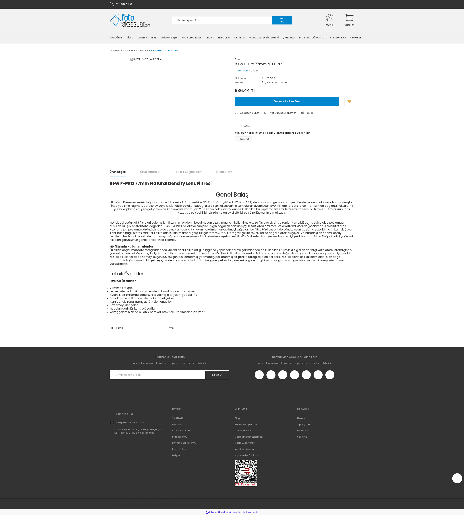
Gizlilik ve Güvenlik (244, 442)
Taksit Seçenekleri (189, 172)
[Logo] (130, 20)
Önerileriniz (224, 172)
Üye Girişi (177, 424)
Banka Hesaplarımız (246, 424)
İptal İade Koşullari (245, 449)
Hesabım (302, 418)
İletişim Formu (179, 436)
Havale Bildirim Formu (184, 442)
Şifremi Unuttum (181, 430)
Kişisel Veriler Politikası (246, 455)
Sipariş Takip (304, 424)
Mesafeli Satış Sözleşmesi (249, 436)
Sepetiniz (302, 436)
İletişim (176, 455)
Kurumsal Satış (243, 430)
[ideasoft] (213, 512)
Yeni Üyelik (177, 418)
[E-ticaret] (231, 512)
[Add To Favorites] (349, 101)
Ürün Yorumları (150, 172)
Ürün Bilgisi (118, 172)
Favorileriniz (303, 430)
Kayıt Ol (217, 375)
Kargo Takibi (179, 449)
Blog (237, 418)
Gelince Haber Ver (287, 101)
